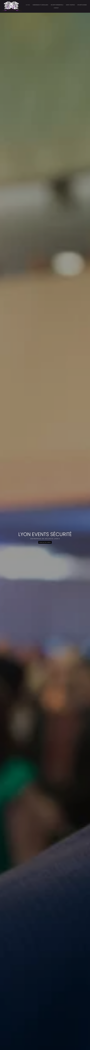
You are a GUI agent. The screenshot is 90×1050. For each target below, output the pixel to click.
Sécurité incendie (82, 5)
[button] (45, 542)
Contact (56, 8)
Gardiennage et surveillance (40, 5)
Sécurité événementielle (57, 5)
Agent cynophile (70, 5)
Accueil (28, 5)
